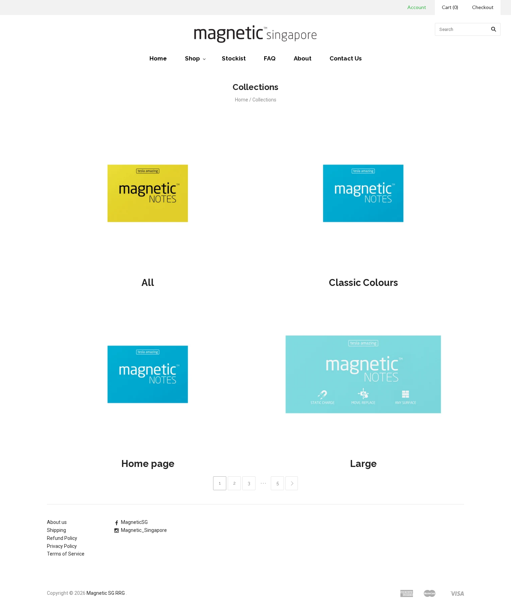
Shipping (56, 530)
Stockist (234, 58)
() (450, 7)
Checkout (483, 7)
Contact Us (346, 58)
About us (57, 522)
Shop (192, 58)
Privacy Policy (62, 546)
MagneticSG (134, 522)
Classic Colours (363, 282)
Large (363, 463)
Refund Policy (62, 538)
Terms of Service (65, 554)
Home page (148, 463)
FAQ (270, 58)
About (302, 58)
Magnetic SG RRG (106, 593)
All (147, 282)
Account (416, 7)
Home (158, 58)
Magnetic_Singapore (144, 530)
